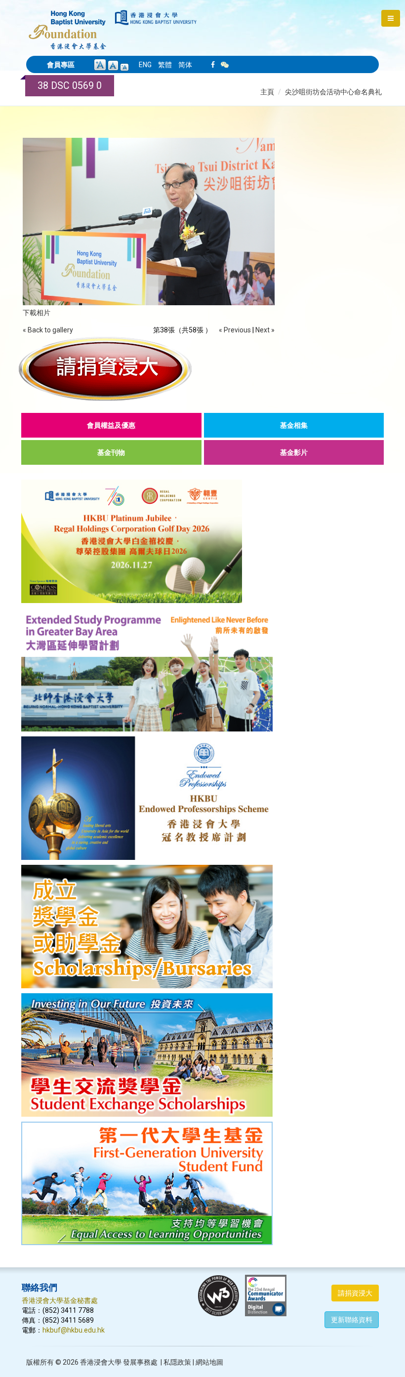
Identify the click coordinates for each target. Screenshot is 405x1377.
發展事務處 (140, 1362)
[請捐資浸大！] (202, 368)
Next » (265, 330)
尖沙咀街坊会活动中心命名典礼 (333, 92)
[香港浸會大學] (156, 17)
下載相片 (36, 313)
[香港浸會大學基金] (67, 24)
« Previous (235, 330)
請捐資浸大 (355, 1293)
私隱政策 (177, 1362)
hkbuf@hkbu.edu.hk (73, 1330)
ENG (145, 65)
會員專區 (61, 65)
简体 (185, 65)
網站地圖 (209, 1362)
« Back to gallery (48, 330)
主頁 (267, 92)
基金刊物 (111, 452)
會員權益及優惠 (111, 425)
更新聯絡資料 (351, 1320)
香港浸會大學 (101, 1362)
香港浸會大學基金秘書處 (60, 1300)
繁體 (165, 65)
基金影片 (294, 452)
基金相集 (294, 425)
